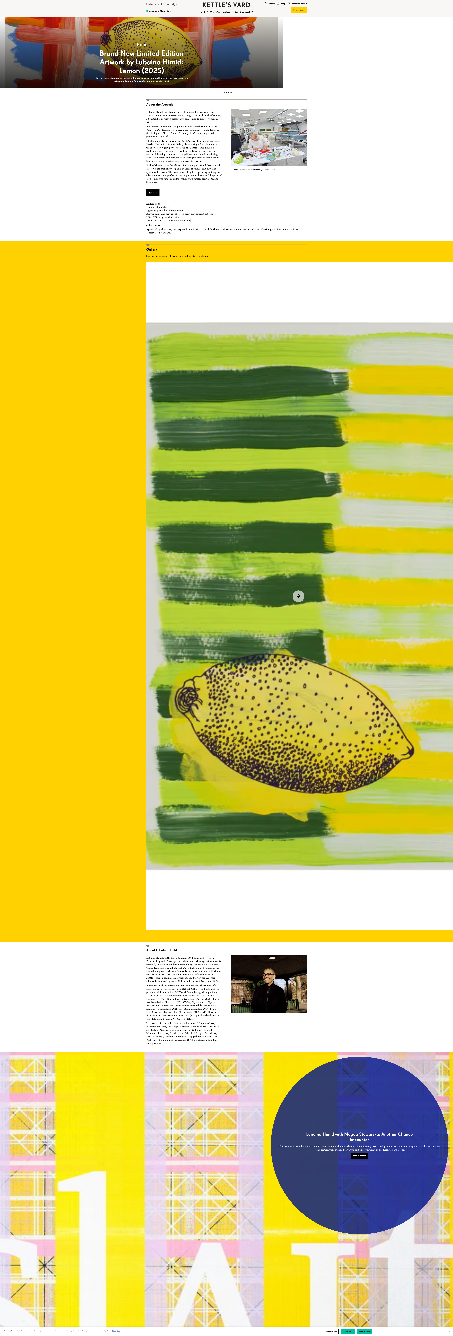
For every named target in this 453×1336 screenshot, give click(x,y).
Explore (226, 12)
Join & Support (242, 12)
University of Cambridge (161, 4)
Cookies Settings (331, 1331)
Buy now (153, 193)
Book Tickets (298, 10)
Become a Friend (299, 4)
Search (271, 4)
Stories (142, 44)
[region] (226, 1331)
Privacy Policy (116, 1331)
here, (181, 255)
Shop (282, 4)
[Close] (449, 1331)
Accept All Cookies (365, 1331)
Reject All (348, 1331)
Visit (203, 12)
